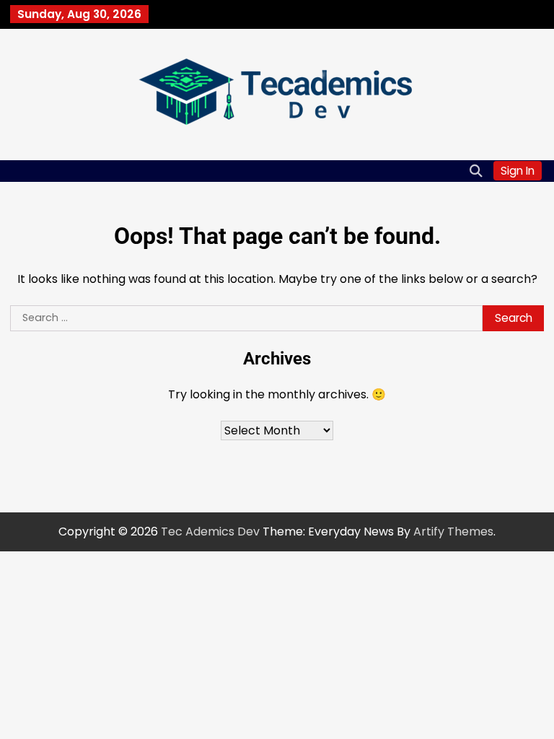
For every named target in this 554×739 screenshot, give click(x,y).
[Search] (475, 171)
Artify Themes (453, 531)
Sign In (518, 170)
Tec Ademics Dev (210, 531)
